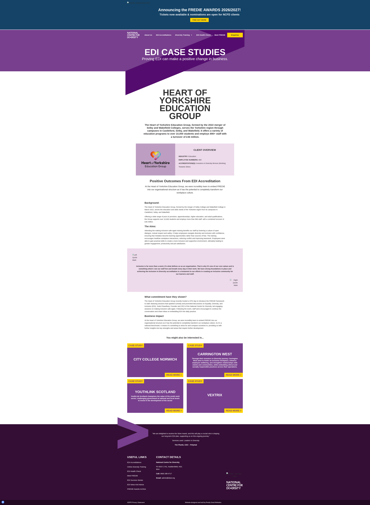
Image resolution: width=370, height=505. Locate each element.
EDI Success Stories (135, 480)
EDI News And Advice (135, 485)
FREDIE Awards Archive (136, 489)
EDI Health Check (203, 35)
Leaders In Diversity (191, 440)
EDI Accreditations (163, 35)
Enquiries (235, 35)
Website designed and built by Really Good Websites (203, 502)
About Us (148, 35)
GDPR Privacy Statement (136, 502)
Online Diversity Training (136, 467)
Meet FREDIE (219, 35)
